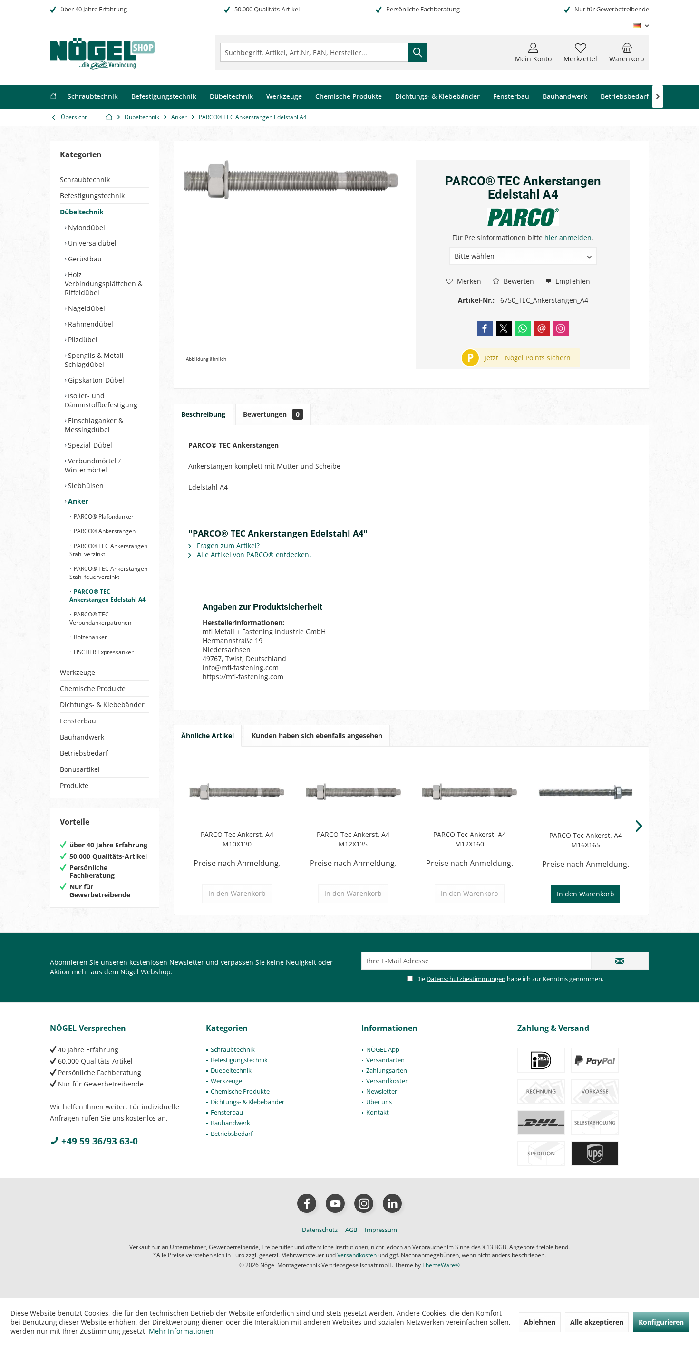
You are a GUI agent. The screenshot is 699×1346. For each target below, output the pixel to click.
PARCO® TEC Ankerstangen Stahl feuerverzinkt (108, 573)
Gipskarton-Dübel (95, 380)
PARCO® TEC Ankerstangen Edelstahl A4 (107, 595)
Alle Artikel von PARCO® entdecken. (253, 554)
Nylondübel (85, 227)
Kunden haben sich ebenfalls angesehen (317, 735)
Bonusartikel (80, 769)
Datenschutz (320, 1229)
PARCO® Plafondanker (103, 516)
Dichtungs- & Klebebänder (102, 704)
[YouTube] (335, 1203)
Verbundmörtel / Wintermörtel (93, 465)
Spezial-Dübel (89, 445)
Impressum (381, 1229)
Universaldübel (91, 243)
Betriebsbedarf (84, 753)
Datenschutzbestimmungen (466, 978)
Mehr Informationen (181, 1331)
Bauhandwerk (82, 736)
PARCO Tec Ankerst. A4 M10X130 (237, 839)
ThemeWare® (441, 1265)
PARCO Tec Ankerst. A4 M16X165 (585, 840)
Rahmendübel (89, 323)
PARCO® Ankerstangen (104, 531)
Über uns (379, 1101)
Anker (77, 501)
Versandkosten (387, 1081)
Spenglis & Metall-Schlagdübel (95, 360)
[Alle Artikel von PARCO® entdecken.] (523, 217)
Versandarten (385, 1060)
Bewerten (518, 281)
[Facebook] (485, 328)
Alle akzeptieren (596, 1322)
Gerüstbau (84, 258)
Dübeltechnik (82, 211)
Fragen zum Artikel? (227, 545)
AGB (351, 1229)
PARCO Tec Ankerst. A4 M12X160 (469, 839)
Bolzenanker (89, 637)
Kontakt (377, 1112)
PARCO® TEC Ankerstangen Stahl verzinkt (108, 550)
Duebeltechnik (231, 1070)
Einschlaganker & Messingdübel (94, 425)
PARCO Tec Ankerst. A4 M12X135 (353, 839)
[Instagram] (561, 328)
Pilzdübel (81, 339)
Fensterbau (78, 720)
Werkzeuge (77, 672)
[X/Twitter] (504, 328)
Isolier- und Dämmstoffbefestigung (101, 400)
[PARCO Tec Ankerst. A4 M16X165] (586, 793)
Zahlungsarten (386, 1070)
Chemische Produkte (93, 688)
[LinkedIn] (392, 1203)
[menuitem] (626, 52)
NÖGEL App (382, 1049)
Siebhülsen (85, 485)
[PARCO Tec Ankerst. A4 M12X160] (469, 792)
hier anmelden (568, 237)
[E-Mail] (542, 328)
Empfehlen (571, 281)
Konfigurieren (661, 1322)
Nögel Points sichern (538, 357)
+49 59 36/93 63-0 (98, 1141)
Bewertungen (271, 414)
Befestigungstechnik (92, 195)
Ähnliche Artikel (207, 735)
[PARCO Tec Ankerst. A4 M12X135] (353, 792)
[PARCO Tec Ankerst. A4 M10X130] (237, 792)
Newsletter (381, 1091)
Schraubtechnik (85, 179)
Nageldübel (85, 308)
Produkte (74, 785)
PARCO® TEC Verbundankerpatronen (100, 618)
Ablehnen (539, 1322)
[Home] (53, 97)
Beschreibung (203, 414)
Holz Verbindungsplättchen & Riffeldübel (104, 283)
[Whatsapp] (523, 328)
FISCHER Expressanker (103, 652)
